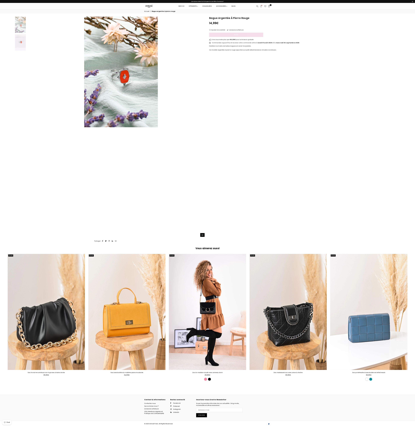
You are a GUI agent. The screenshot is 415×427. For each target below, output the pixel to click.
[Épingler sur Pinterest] (109, 241)
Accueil (146, 11)
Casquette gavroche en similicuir (369, 372)
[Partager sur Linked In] (112, 241)
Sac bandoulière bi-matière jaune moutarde (46, 372)
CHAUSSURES (207, 6)
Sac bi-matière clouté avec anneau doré (127, 372)
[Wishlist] (265, 6)
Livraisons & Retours (236, 30)
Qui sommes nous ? (151, 406)
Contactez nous (150, 403)
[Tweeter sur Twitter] (106, 241)
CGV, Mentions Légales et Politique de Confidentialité (154, 412)
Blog (233, 6)
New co (181, 6)
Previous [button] (38, 127)
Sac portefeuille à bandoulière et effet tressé (288, 372)
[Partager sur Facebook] (103, 241)
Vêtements (193, 6)
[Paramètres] (261, 6)
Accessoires (221, 6)
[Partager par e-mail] (115, 241)
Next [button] (204, 127)
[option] (121, 72)
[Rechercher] (257, 6)
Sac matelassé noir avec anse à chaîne (207, 372)
